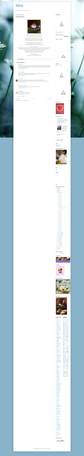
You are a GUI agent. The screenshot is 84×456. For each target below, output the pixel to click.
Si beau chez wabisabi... (58, 423)
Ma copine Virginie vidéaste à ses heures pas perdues (59, 406)
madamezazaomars (21, 85)
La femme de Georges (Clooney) (58, 372)
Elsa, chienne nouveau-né (58, 351)
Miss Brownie (58, 410)
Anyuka (58, 323)
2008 (57, 247)
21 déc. (59, 202)
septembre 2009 (60, 235)
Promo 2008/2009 (66, 369)
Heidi (57, 363)
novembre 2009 (60, 232)
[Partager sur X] (20, 59)
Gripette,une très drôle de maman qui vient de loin (59, 361)
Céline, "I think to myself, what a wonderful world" (59, 338)
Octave (65, 365)
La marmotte (58, 378)
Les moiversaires (65, 343)
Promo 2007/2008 (65, 368)
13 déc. (59, 216)
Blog (61, 253)
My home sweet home (65, 363)
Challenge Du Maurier (65, 319)
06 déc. (59, 224)
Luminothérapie (58, 145)
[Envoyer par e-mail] (18, 59)
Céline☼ (19, 78)
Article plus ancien (49, 98)
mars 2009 (59, 243)
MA (66, 344)
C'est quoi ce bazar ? (60, 118)
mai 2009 (59, 240)
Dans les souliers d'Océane (58, 341)
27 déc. (59, 197)
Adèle (57, 319)
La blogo (64, 340)
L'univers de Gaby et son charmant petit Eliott (58, 366)
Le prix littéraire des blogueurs (59, 388)
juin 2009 (59, 239)
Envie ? (63, 125)
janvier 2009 (59, 246)
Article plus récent (18, 98)
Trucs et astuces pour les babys (59, 427)
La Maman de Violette (58, 374)
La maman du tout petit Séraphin (58, 377)
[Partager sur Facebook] (21, 59)
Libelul (57, 398)
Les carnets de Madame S (58, 390)
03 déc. (59, 228)
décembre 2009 (60, 192)
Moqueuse (64, 362)
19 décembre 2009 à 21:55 (21, 75)
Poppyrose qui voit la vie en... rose (59, 414)
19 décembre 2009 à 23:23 (21, 82)
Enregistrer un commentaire (21, 96)
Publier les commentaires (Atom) (24, 100)
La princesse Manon (58, 380)
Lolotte (57, 402)
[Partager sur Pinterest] (22, 59)
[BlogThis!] (19, 59)
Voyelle (58, 435)
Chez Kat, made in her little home (59, 329)
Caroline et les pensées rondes (59, 327)
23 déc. (59, 201)
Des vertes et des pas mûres (58, 343)
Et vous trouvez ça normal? (62, 207)
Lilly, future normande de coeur (58, 400)
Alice (19, 5)
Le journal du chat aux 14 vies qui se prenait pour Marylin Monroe (59, 385)
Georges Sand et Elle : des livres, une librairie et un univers (59, 356)
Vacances (64, 376)
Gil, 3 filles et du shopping (59, 359)
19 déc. (59, 205)
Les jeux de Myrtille (58, 395)
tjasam (44, 448)
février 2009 (59, 244)
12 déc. (59, 217)
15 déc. (59, 213)
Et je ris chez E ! (59, 352)
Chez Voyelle (58, 330)
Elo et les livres (59, 349)
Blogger (49, 448)
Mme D (19, 64)
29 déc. (59, 194)
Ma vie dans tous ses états (65, 350)
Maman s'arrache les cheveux (65, 355)
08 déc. (59, 221)
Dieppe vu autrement (58, 346)
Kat (57, 364)
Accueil (34, 98)
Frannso (58, 353)
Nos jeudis (65, 364)
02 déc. (59, 229)
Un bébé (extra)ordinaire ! (59, 430)
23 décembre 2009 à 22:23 (21, 94)
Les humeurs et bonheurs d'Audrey (59, 392)
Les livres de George (58, 397)
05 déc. (59, 225)
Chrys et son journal (58, 335)
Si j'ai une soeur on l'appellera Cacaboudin (59, 425)
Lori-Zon (58, 403)
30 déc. (59, 193)
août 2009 (59, 236)
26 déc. (59, 198)
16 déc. (59, 212)
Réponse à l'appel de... (65, 373)
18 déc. (59, 209)
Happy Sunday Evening (65, 333)
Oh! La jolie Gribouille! (58, 412)
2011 (57, 188)
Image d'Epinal (60, 206)
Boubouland (58, 325)
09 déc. (59, 220)
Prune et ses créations (58, 419)
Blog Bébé (58, 324)
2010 (57, 189)
